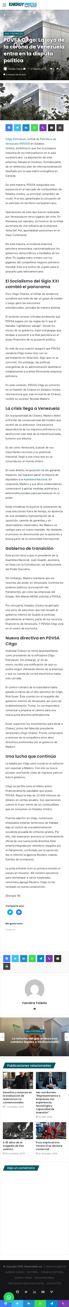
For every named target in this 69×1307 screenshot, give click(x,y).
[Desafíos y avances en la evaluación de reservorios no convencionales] (18, 1080)
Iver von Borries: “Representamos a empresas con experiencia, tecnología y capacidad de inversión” (48, 1102)
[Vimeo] (51, 1292)
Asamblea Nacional (35, 479)
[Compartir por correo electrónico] (51, 127)
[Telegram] (40, 958)
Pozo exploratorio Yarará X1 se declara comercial (49, 1146)
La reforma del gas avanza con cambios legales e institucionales (34, 1040)
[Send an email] (24, 69)
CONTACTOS (54, 1283)
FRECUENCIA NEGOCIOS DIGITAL (26, 1283)
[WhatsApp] (34, 127)
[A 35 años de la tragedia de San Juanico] (18, 1130)
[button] (9, 1297)
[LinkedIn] (26, 127)
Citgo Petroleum (15, 139)
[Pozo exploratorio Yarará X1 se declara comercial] (51, 1130)
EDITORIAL (32, 1272)
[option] (34, 1036)
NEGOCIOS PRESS (44, 1277)
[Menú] (4, 6)
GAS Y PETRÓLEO (24, 15)
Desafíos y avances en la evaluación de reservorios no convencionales (17, 1097)
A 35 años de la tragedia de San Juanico (13, 1146)
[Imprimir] (60, 127)
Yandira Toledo (15, 69)
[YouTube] (43, 1292)
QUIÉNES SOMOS (14, 1272)
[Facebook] (9, 127)
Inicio (9, 15)
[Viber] (43, 127)
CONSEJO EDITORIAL (52, 1272)
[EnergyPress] (23, 4)
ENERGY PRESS (23, 1277)
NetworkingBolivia (56, 1266)
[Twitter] (17, 127)
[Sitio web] (34, 1009)
